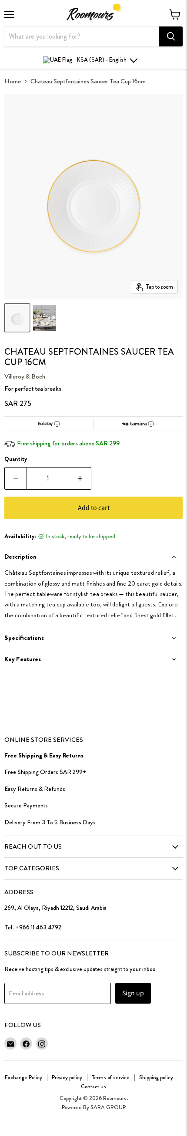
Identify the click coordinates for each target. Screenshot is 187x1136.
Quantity (15, 459)
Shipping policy (156, 1077)
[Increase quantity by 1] (80, 478)
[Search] (171, 36)
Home (12, 81)
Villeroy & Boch (24, 376)
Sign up (133, 993)
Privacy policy (67, 1077)
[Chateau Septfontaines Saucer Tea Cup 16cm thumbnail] (17, 318)
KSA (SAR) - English (102, 60)
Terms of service (111, 1077)
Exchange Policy (23, 1077)
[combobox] (81, 36)
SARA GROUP (108, 1107)
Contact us (93, 1086)
